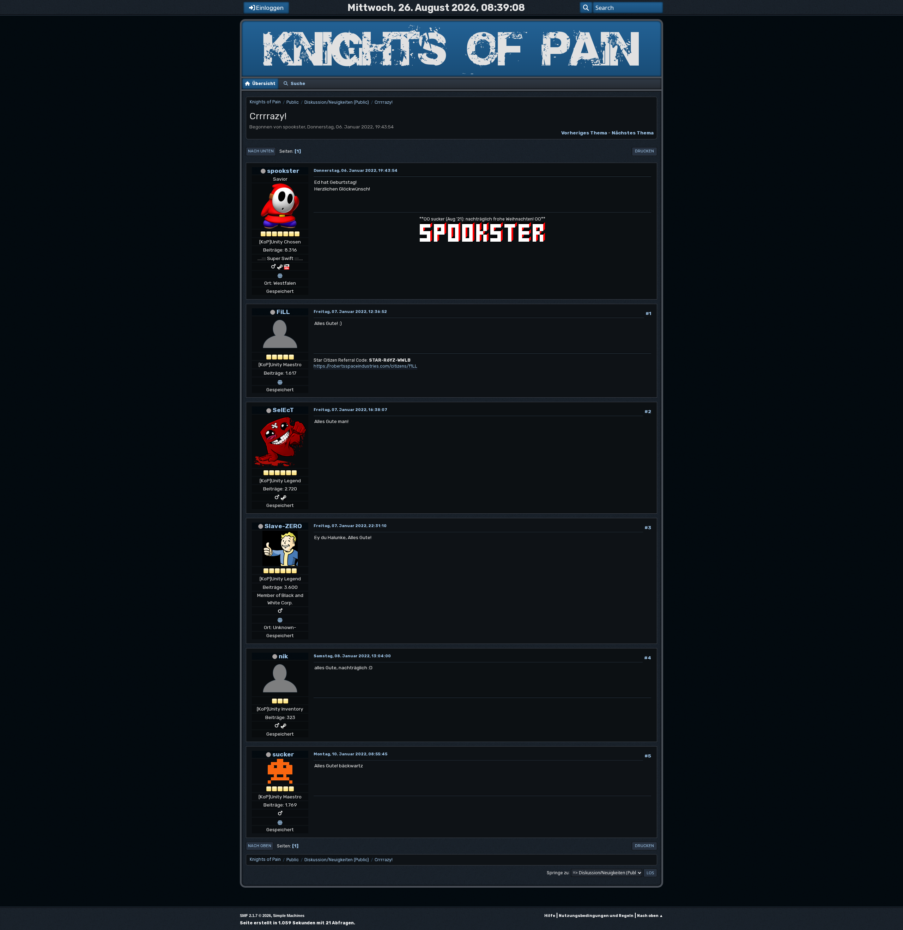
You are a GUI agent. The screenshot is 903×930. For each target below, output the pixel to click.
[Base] (280, 274)
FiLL (283, 311)
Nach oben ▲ (650, 915)
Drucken (644, 151)
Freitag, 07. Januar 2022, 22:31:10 (350, 526)
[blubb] (280, 381)
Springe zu (558, 872)
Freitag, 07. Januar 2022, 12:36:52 (350, 311)
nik (283, 656)
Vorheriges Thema (584, 132)
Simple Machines (288, 915)
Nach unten (261, 151)
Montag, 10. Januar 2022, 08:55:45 (350, 754)
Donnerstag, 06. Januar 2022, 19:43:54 (356, 170)
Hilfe (549, 915)
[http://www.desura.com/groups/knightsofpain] (280, 619)
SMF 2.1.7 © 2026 (255, 915)
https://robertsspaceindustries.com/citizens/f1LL (365, 366)
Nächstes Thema (633, 132)
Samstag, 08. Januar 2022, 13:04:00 (352, 656)
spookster (283, 170)
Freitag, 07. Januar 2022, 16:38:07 (350, 409)
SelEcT (283, 409)
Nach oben (259, 846)
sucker (283, 754)
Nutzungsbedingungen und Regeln (596, 915)
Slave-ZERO (283, 526)
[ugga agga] (280, 821)
